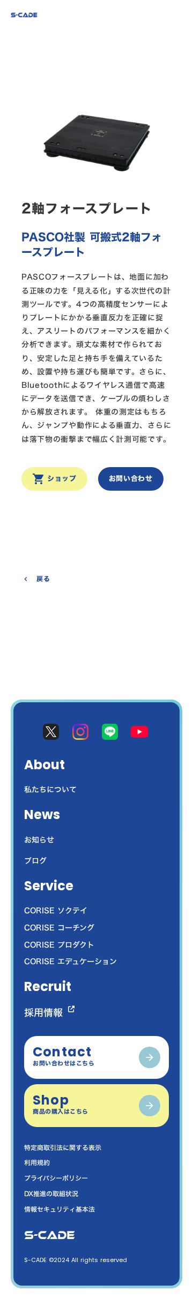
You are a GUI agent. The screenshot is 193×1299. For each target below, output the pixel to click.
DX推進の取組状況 (51, 1193)
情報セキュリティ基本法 (59, 1209)
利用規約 (37, 1162)
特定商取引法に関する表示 (62, 1147)
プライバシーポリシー (56, 1178)
